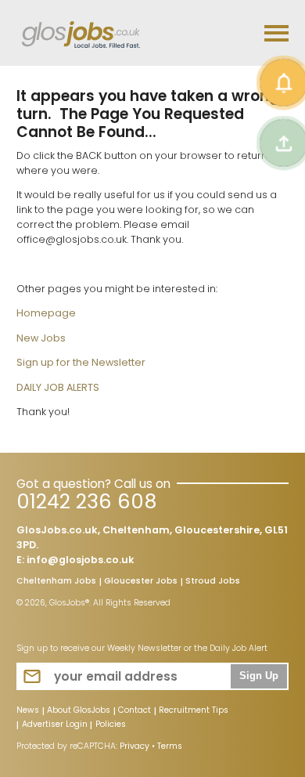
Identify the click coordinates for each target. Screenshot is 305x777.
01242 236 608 (86, 501)
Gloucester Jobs (141, 582)
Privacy (134, 746)
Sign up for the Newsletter (80, 362)
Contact (134, 711)
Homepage (46, 313)
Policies (110, 725)
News (27, 711)
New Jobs (41, 338)
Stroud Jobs (212, 582)
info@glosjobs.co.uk (81, 559)
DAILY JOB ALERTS (57, 387)
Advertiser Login (55, 725)
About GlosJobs (78, 711)
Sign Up (258, 675)
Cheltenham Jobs (56, 582)
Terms (169, 746)
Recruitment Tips (193, 711)
